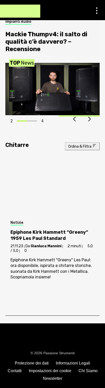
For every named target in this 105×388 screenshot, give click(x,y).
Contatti (15, 371)
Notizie (16, 222)
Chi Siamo (88, 371)
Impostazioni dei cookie (50, 371)
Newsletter (52, 378)
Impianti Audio (18, 21)
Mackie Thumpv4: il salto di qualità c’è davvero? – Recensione (46, 42)
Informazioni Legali (73, 363)
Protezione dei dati (32, 363)
